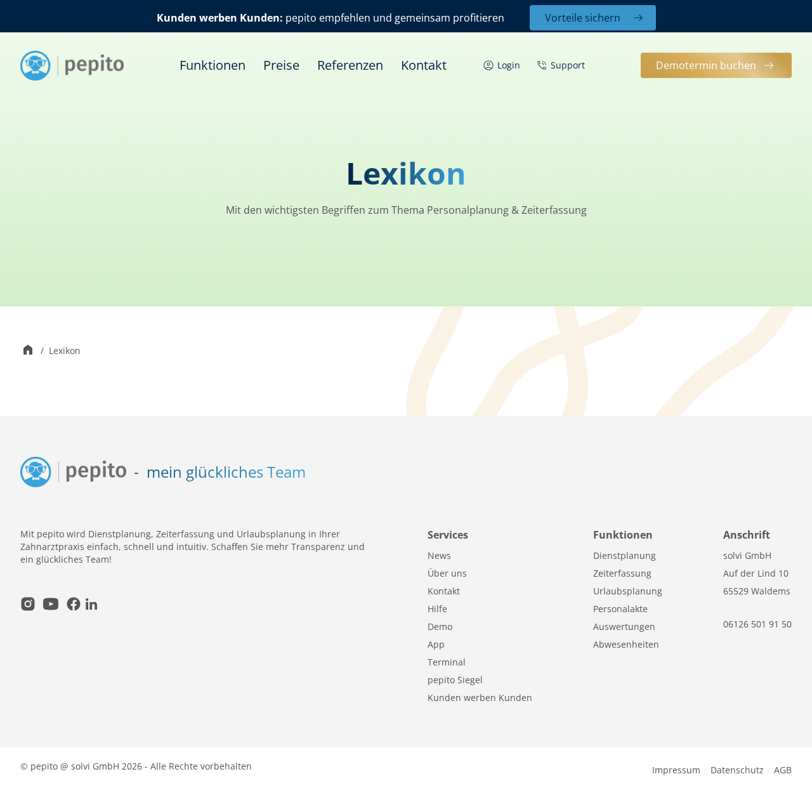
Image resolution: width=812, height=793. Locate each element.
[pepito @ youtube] (50, 605)
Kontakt (424, 65)
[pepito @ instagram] (28, 605)
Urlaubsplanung (627, 591)
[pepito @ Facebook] (73, 605)
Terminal (447, 662)
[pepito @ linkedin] (91, 605)
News (439, 555)
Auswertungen (624, 626)
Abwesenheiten (626, 644)
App (436, 644)
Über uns (447, 573)
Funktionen (213, 65)
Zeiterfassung (622, 573)
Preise (281, 65)
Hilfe (437, 609)
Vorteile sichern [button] (582, 18)
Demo (440, 626)
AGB (783, 770)
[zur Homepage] (72, 66)
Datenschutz (737, 770)
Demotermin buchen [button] (706, 65)
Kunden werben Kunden (480, 697)
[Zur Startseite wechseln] (28, 351)
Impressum (676, 770)
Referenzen (350, 65)
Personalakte (620, 609)
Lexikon (65, 350)
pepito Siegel (455, 680)
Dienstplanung (624, 555)
